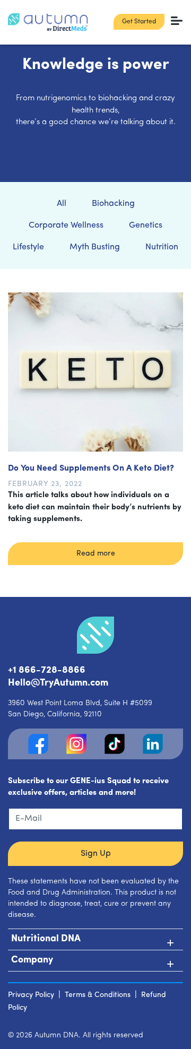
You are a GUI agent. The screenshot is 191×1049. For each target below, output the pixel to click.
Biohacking (113, 204)
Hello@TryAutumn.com (58, 683)
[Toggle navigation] (177, 20)
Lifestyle (28, 247)
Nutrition (161, 247)
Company (32, 960)
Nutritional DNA (46, 939)
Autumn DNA (56, 1035)
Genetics (145, 225)
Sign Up (96, 853)
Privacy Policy (31, 995)
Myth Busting (95, 247)
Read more (95, 554)
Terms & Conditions (98, 995)
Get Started (139, 22)
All (61, 204)
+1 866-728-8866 (46, 670)
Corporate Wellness (66, 225)
